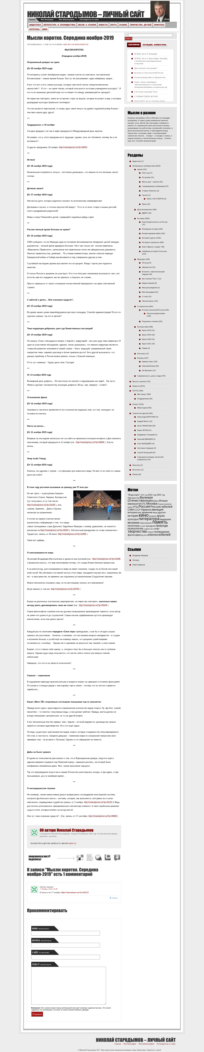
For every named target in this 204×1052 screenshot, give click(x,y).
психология (135, 528)
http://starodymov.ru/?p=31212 (98, 802)
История (140, 218)
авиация (157, 509)
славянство (148, 529)
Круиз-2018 (146, 330)
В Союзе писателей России (153, 310)
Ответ (115, 898)
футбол (144, 535)
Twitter (116, 858)
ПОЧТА (113, 25)
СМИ (131, 509)
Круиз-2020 (146, 339)
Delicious (80, 858)
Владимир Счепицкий (146, 435)
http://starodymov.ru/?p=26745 (65, 589)
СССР (137, 509)
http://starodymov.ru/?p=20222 (75, 892)
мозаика (133, 522)
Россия (144, 506)
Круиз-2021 (146, 344)
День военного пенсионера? (145, 68)
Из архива (146, 177)
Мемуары (141, 259)
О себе (145, 296)
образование (146, 523)
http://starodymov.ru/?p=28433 (73, 147)
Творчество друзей (140, 25)
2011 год (145, 173)
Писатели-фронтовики (156, 313)
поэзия (142, 526)
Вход (166, 19)
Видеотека (35, 25)
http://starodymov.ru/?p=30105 (93, 605)
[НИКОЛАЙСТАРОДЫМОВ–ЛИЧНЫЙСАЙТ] (85, 14)
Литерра (135, 560)
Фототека (34, 29)
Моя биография (47, 19)
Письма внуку (147, 301)
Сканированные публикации (153, 186)
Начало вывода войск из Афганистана (149, 77)
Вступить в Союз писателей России (148, 73)
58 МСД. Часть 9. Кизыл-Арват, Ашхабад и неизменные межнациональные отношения (150, 61)
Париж (144, 348)
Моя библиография (66, 19)
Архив (139, 169)
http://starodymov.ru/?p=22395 (72, 534)
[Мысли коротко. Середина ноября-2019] (70, 38)
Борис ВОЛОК (143, 430)
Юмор (44, 29)
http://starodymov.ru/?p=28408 (90, 442)
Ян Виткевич (147, 370)
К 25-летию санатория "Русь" (146, 92)
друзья (162, 512)
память (160, 522)
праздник (150, 526)
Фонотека (159, 25)
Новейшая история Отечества (154, 251)
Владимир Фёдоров (140, 555)
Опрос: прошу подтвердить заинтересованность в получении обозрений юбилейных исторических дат (150, 84)
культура (133, 519)
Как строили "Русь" (149, 279)
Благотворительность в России (154, 222)
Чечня (144, 195)
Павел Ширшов (138, 565)
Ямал (144, 204)
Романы (140, 358)
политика (133, 525)
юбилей (164, 535)
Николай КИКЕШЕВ (145, 439)
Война (155, 501)
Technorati (107, 858)
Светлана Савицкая (145, 448)
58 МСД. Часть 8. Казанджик (145, 54)
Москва (151, 503)
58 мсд (145, 263)
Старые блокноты (149, 191)
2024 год (152, 495)
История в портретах (150, 242)
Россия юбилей (161, 506)
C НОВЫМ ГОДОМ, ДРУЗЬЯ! (146, 96)
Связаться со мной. (154, 1050)
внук (155, 512)
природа (162, 525)
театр (150, 532)
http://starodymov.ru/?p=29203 (54, 530)
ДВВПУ (145, 213)
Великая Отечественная (140, 499)
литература (149, 518)
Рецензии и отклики (150, 321)
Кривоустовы (147, 362)
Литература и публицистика (59, 25)
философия (134, 534)
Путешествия (142, 327)
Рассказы (141, 354)
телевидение (161, 531)
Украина (146, 509)
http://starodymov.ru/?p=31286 (106, 559)
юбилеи (153, 534)
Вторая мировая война (151, 233)
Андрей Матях (143, 421)
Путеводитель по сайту (89, 19)
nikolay (72, 843)
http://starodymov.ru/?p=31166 (41, 505)
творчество (137, 531)
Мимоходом (142, 408)
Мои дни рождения (149, 288)
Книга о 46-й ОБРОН (155, 199)
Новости (103, 25)
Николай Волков (148, 366)
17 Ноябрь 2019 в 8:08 (48, 889)
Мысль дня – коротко (150, 182)
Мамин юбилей (148, 283)
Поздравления (143, 399)
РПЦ (135, 506)
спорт (156, 528)
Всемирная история (150, 229)
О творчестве (142, 306)
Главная (32, 19)
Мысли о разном (87, 25)
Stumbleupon (98, 858)
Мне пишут (141, 394)
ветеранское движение (140, 512)
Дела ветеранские (144, 209)
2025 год (161, 495)
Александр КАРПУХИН (146, 417)
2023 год (143, 495)
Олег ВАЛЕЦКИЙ (144, 444)
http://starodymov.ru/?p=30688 (102, 816)
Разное (123, 25)
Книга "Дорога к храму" (151, 247)
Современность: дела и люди (149, 376)
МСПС (142, 503)
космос (152, 516)
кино (144, 515)
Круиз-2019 (146, 335)
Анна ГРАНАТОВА (144, 426)
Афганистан (147, 267)
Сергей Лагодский (144, 452)
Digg (90, 858)
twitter (160, 13)
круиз (161, 515)
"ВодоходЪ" (134, 495)
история (133, 515)
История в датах (148, 238)
